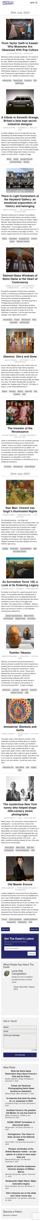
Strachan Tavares (23, 241)
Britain (9, 159)
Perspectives (23, 734)
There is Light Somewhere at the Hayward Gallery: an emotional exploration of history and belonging (20, 201)
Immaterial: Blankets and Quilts (20, 728)
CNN (19, 818)
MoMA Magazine (24, 515)
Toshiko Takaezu (20, 652)
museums (28, 80)
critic (26, 601)
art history (7, 466)
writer (3, 310)
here (31, 685)
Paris (34, 319)
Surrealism (31, 618)
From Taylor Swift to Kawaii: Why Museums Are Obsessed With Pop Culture (20, 46)
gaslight (5, 548)
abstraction (6, 690)
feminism (12, 391)
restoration (14, 322)
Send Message (20, 1055)
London (34, 238)
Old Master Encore (20, 884)
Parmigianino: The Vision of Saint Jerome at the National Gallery (21, 1137)
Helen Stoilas (9, 818)
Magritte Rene (20, 618)
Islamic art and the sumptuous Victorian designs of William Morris (21, 1169)
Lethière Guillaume (30, 919)
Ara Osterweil (11, 360)
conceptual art (24, 238)
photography (9, 850)
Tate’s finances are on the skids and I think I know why (21, 1194)
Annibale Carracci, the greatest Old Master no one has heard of (21, 1111)
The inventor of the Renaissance (20, 430)
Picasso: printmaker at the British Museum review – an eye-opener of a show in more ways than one (21, 1152)
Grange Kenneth (26, 159)
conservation (7, 319)
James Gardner (7, 888)
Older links (5, 929)
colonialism (13, 238)
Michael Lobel (8, 515)
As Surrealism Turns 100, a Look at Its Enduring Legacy (20, 583)
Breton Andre (28, 616)
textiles (33, 767)
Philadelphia (22, 922)
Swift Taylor (19, 83)
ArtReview (28, 53)
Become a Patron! (10, 1215)
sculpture (17, 394)
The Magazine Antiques (26, 888)
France (16, 319)
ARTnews (20, 589)
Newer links (34, 929)
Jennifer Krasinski (9, 656)
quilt (27, 767)
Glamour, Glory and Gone (20, 356)
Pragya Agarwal (10, 210)
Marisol (20, 391)
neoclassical (11, 922)
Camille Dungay (8, 734)
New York (28, 391)
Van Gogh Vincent (19, 551)
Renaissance (18, 466)
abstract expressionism (14, 616)
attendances (7, 80)
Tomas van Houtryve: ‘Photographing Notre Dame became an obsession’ (21, 1088)
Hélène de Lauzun (13, 286)
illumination (14, 548)
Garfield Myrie (9, 128)
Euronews (22, 128)
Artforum (24, 360)
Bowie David (18, 80)
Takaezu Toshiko (17, 692)
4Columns (24, 656)
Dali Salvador (8, 618)
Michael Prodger (9, 435)
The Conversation (27, 210)
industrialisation (25, 548)
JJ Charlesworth (14, 53)
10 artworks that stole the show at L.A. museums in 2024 (21, 1099)
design (16, 159)
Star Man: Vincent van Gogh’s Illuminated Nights (20, 509)
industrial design (15, 162)
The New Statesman (27, 435)
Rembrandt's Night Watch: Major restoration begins (21, 1182)
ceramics (16, 690)
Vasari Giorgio (30, 466)
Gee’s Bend (20, 767)
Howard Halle (7, 589)
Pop (35, 80)
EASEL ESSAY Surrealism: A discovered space (21, 1123)
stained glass (24, 322)
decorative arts (8, 767)
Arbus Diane (9, 847)
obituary (26, 162)
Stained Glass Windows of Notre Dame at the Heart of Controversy (20, 278)
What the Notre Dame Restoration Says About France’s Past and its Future (21, 1074)
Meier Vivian (20, 847)
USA (23, 394)
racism (12, 241)
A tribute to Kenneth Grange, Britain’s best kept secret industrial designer (20, 120)
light (35, 548)
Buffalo (4, 391)
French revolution (15, 919)
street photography (22, 850)
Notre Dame (26, 319)
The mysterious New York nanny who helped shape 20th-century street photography (20, 809)
